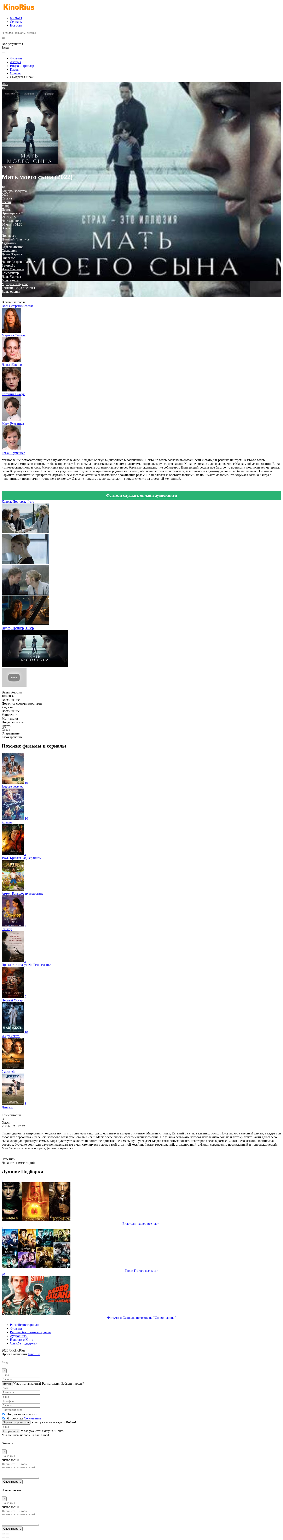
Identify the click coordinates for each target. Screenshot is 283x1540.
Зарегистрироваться (16, 1422)
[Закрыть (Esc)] (3, 1533)
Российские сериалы (24, 1324)
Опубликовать (12, 1481)
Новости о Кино (21, 1339)
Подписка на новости (22, 1414)
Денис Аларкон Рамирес (19, 261)
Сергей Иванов (12, 247)
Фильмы (16, 18)
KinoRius (34, 1354)
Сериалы (16, 21)
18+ (4, 232)
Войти (7, 1383)
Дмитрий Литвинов (16, 239)
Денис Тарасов (12, 254)
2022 (5, 194)
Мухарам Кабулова (15, 284)
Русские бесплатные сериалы (30, 1332)
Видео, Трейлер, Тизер (18, 628)
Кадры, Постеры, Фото (18, 501)
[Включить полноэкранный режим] (7, 1533)
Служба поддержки (23, 1343)
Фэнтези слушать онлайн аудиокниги (141, 495)
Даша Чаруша (11, 276)
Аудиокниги (19, 1336)
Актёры (15, 62)
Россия (6, 202)
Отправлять (10, 1431)
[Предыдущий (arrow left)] (3, 1537)
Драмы (6, 209)
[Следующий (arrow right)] (7, 1537)
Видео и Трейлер (22, 66)
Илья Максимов (13, 269)
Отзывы (15, 73)
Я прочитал (24, 1418)
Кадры (14, 69)
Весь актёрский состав (18, 306)
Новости (16, 25)
